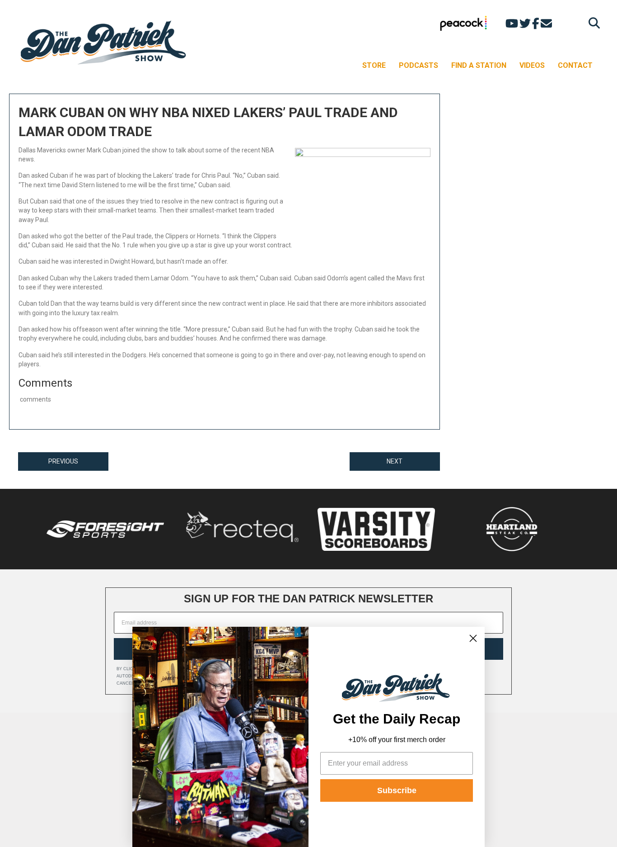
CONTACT (575, 65)
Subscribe (396, 790)
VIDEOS (532, 65)
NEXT (394, 461)
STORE (374, 65)
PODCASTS (418, 65)
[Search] (592, 23)
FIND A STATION (478, 65)
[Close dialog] (473, 638)
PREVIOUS (63, 461)
